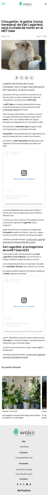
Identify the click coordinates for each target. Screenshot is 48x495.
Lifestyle (5, 411)
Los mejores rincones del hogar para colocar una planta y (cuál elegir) (21, 416)
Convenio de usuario (24, 474)
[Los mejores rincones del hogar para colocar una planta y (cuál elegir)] (21, 392)
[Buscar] (46, 4)
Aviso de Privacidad (24, 469)
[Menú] (3, 3)
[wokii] (25, 4)
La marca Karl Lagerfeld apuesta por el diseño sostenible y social (24, 240)
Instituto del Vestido (11, 109)
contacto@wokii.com (24, 457)
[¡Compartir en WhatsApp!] (31, 78)
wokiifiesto (24, 446)
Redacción (5, 36)
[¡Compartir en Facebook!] (16, 78)
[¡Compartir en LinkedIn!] (26, 78)
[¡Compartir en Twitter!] (21, 78)
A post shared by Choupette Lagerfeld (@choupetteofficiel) (25, 203)
